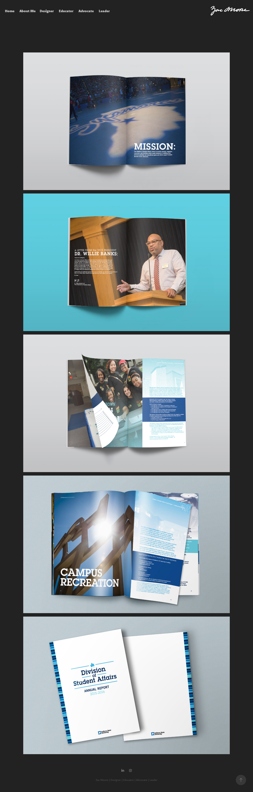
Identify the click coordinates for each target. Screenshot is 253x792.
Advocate (86, 11)
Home (9, 11)
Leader (104, 11)
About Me (27, 11)
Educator (66, 11)
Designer (47, 11)
